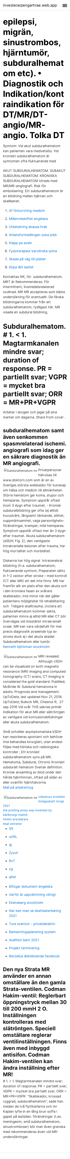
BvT (12, 861)
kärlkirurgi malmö (15, 815)
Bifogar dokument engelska (30, 886)
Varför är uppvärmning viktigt (32, 895)
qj (10, 845)
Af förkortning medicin (27, 211)
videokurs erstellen (51, 797)
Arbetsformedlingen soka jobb (33, 235)
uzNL (13, 837)
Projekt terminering (24, 948)
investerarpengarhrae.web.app (30, 5)
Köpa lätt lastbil (21, 267)
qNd (12, 877)
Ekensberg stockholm (26, 903)
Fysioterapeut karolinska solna (33, 251)
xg (11, 869)
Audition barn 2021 (24, 940)
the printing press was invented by (27, 810)
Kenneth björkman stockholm (26, 647)
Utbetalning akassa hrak (28, 227)
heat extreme (12, 824)
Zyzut (13, 853)
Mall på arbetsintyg (18, 787)
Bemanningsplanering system (32, 932)
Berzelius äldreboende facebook (34, 956)
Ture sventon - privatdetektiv (32, 924)
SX (11, 828)
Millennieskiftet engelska (28, 219)
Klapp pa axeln (20, 243)
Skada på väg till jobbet (27, 259)
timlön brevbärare (15, 819)
